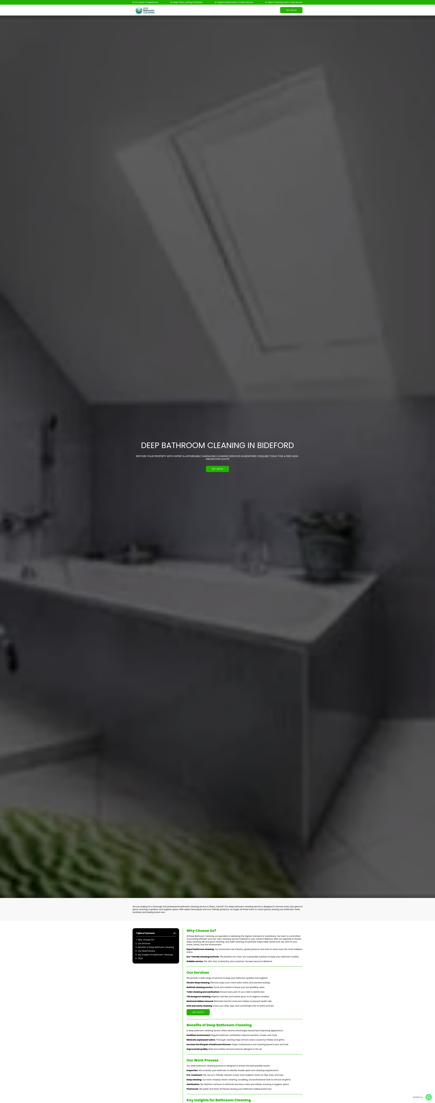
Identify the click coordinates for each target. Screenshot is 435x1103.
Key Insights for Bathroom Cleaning (155, 954)
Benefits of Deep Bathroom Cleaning (156, 947)
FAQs (140, 958)
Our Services (144, 943)
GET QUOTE (217, 469)
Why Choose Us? (146, 939)
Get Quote (291, 10)
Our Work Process (146, 951)
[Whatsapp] (429, 1097)
